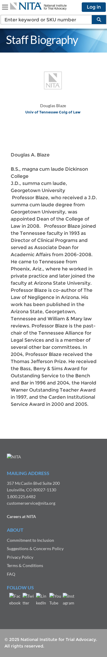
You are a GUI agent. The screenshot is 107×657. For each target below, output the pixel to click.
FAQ (11, 574)
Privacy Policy (20, 557)
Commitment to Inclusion (30, 540)
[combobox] (44, 19)
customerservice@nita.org (31, 503)
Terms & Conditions (25, 565)
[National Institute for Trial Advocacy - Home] (38, 6)
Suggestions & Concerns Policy (35, 548)
